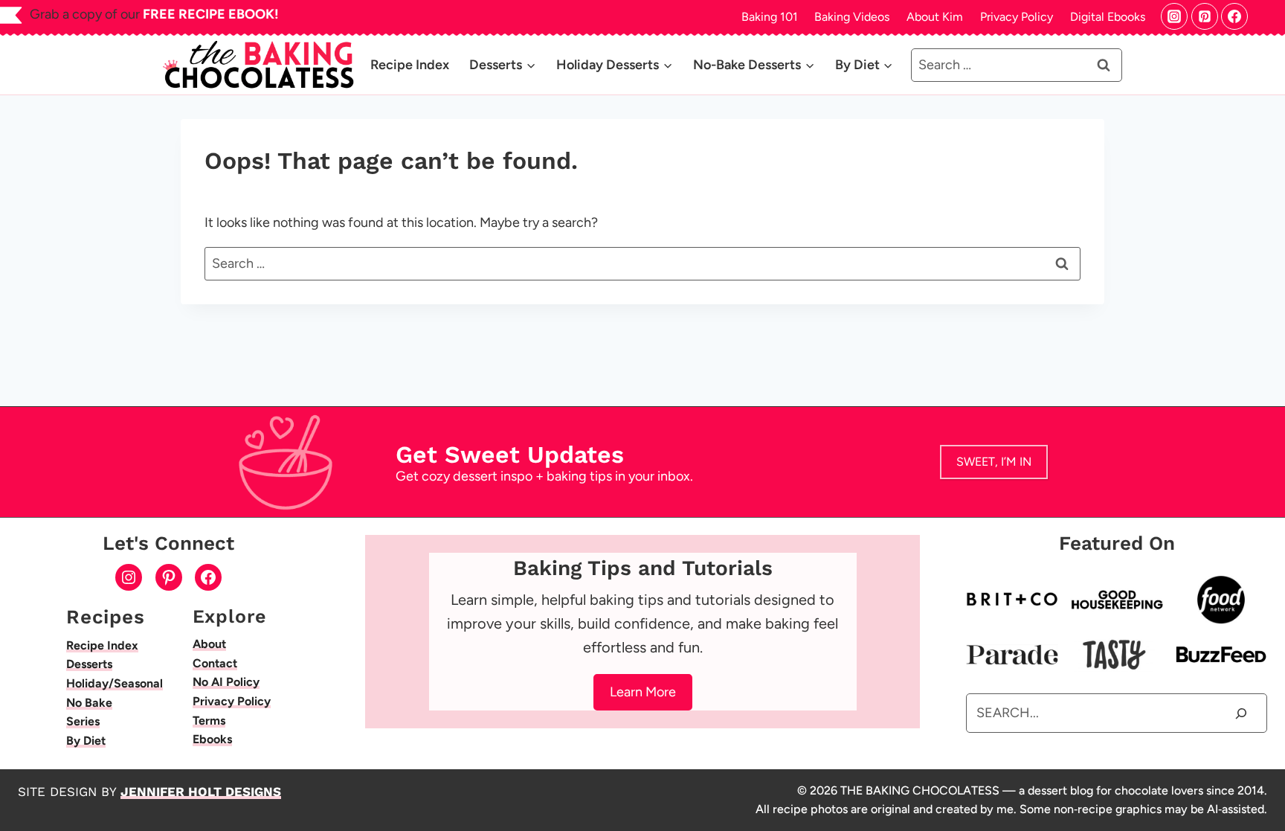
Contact (215, 663)
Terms (209, 720)
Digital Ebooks (1107, 17)
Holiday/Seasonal (114, 683)
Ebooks (212, 739)
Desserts (89, 664)
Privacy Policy (1016, 17)
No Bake (89, 703)
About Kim (934, 17)
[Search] (1241, 713)
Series (83, 721)
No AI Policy (226, 682)
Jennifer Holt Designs (200, 791)
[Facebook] (1234, 16)
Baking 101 (769, 17)
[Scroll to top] (1267, 777)
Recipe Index (409, 65)
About (209, 644)
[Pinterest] (1204, 16)
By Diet (86, 741)
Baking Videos (851, 17)
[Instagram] (1174, 16)
